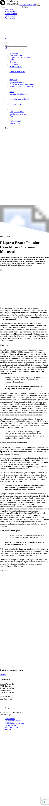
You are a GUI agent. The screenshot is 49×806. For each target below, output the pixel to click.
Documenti (14, 64)
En (6, 38)
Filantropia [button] (9, 9)
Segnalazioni (9, 729)
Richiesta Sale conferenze (14, 723)
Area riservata (12, 125)
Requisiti (13, 79)
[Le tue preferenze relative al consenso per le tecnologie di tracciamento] (45, 802)
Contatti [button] (17, 118)
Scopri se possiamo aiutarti (21, 86)
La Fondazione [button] (23, 50)
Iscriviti (3, 675)
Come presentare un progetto (22, 84)
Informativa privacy (12, 727)
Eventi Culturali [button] (11, 14)
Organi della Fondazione (20, 57)
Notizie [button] (21, 89)
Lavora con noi (10, 725)
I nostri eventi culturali (19, 99)
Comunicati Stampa (18, 94)
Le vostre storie (16, 104)
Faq (11, 116)
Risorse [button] (18, 106)
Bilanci (13, 62)
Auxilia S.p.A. (16, 66)
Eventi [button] (18, 96)
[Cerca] (6, 43)
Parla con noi (15, 121)
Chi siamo (14, 53)
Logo (12, 109)
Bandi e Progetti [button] (11, 12)
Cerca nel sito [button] (10, 16)
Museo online (10, 719)
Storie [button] (20, 101)
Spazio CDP (15, 123)
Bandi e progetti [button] (19, 69)
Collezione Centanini (13, 721)
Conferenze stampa (18, 114)
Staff (12, 60)
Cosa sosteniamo (17, 82)
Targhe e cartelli (17, 111)
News (12, 91)
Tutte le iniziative (17, 71)
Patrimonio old (16, 55)
